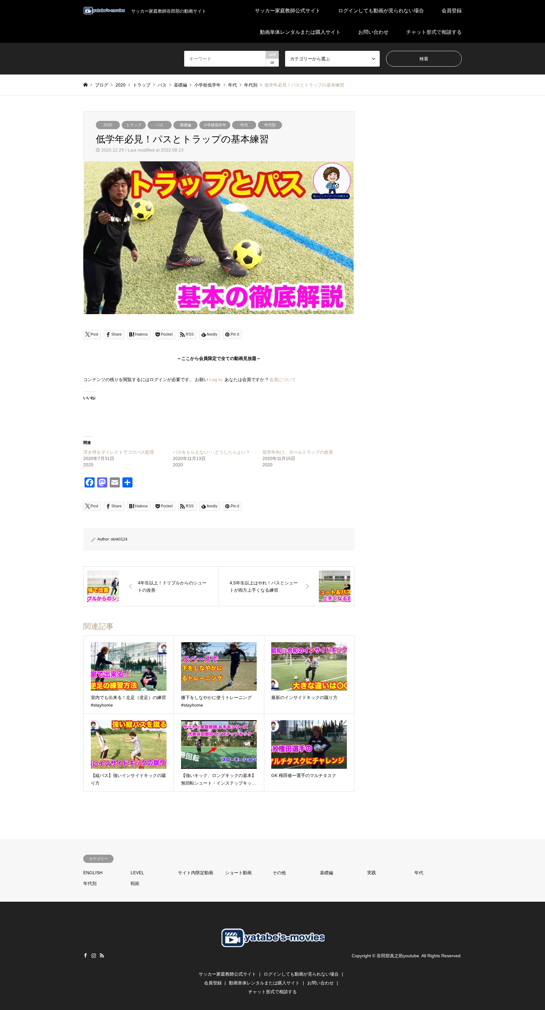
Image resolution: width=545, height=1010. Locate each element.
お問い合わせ (373, 32)
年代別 (270, 125)
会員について (282, 379)
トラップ (133, 125)
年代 (244, 125)
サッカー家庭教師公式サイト (287, 10)
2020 (107, 125)
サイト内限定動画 (195, 872)
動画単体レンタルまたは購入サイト (300, 32)
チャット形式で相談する (434, 32)
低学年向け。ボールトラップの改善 (297, 452)
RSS (102, 955)
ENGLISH (93, 872)
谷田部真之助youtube (398, 955)
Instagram (93, 955)
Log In (215, 379)
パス (159, 125)
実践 (371, 872)
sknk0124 (119, 539)
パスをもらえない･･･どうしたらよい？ (211, 452)
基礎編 (185, 125)
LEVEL (137, 872)
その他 (279, 872)
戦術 (135, 883)
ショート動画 (238, 872)
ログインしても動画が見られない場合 (381, 10)
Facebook (85, 955)
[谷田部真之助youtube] (272, 959)
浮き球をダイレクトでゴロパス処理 (118, 452)
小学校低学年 (214, 125)
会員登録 (452, 10)
